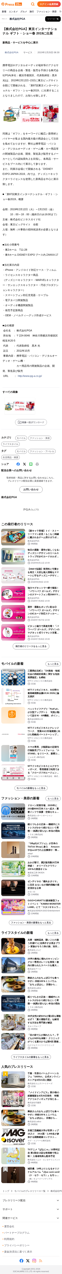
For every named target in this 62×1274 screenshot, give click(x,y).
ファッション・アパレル (42, 451)
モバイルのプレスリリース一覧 (29, 1191)
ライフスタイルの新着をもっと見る (31, 1057)
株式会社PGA (11, 52)
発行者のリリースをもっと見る (31, 646)
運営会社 (8, 1226)
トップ (6, 1191)
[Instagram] (34, 1261)
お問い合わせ (31, 489)
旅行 (32, 11)
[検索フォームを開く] (33, 4)
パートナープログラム (16, 1232)
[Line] (30, 464)
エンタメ (13, 11)
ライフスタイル (10, 444)
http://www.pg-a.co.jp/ (30, 376)
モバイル (21, 438)
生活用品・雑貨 (10, 457)
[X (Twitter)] (24, 464)
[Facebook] (18, 464)
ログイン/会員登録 (49, 4)
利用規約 (8, 1239)
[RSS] (40, 1261)
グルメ (23, 11)
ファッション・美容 (47, 11)
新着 (4, 11)
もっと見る (53, 664)
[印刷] (37, 464)
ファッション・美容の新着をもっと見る (31, 922)
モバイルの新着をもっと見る (31, 788)
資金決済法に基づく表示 (17, 1251)
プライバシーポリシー (16, 1245)
